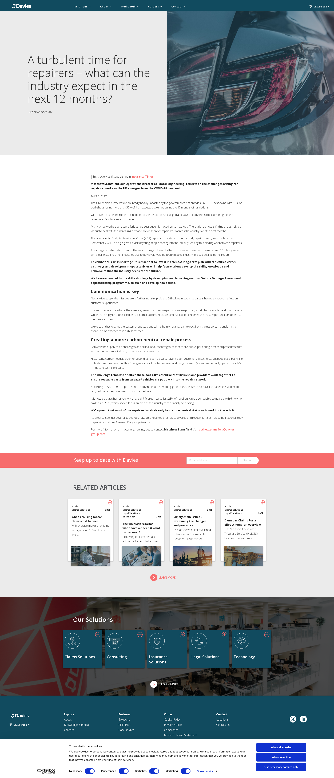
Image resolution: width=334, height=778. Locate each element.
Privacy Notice (173, 725)
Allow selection (281, 757)
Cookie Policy (172, 719)
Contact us (223, 725)
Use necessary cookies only (281, 767)
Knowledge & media (76, 725)
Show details (205, 771)
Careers (153, 6)
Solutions (81, 6)
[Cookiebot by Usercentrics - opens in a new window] (46, 771)
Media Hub (128, 6)
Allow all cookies (281, 747)
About (104, 6)
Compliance (171, 730)
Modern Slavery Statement (180, 735)
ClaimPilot (124, 725)
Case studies (126, 730)
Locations (222, 719)
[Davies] (21, 6)
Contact (176, 6)
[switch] (124, 771)
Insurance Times (142, 176)
